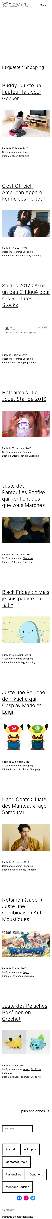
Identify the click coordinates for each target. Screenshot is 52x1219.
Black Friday (18, 662)
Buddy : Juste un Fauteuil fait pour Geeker (21, 91)
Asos (14, 362)
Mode (22, 869)
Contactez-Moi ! (16, 1162)
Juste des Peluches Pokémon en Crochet (24, 1012)
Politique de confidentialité (17, 1216)
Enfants (27, 452)
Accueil (11, 1149)
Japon (26, 152)
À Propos (30, 1149)
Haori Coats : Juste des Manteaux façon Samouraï (26, 805)
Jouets (24, 455)
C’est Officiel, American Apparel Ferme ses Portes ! (23, 192)
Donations (36, 1174)
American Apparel (21, 255)
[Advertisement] (26, 37)
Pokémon (16, 562)
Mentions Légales (17, 1187)
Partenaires (13, 1174)
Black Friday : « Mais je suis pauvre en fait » (25, 598)
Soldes (32, 362)
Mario (14, 769)
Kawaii (26, 1069)
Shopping (24, 155)
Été (13, 976)
